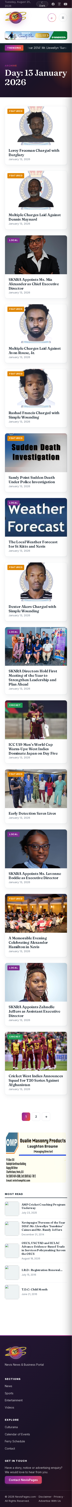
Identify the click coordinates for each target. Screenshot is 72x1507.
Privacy (58, 1496)
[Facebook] (53, 4)
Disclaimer (45, 1496)
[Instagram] (59, 4)
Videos (9, 1407)
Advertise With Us (50, 1500)
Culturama (11, 1427)
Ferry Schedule (15, 1441)
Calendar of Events (17, 1434)
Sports (9, 1393)
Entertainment (14, 1400)
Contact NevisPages (23, 1480)
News (8, 1386)
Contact (10, 1448)
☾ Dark (42, 4)
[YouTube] (65, 4)
